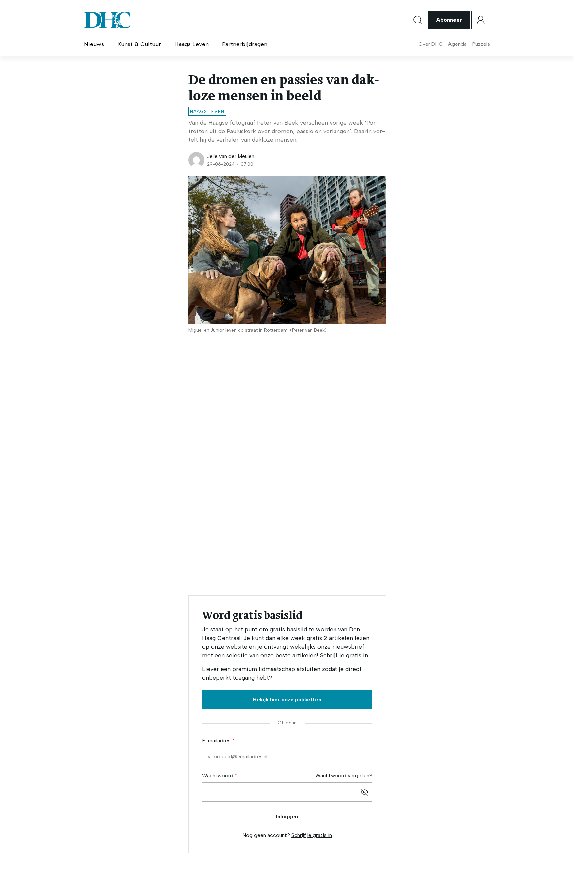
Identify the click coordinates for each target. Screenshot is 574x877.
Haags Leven (191, 44)
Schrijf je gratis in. (344, 655)
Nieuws (94, 44)
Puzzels (481, 44)
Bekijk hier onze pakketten (287, 699)
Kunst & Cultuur (139, 44)
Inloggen (287, 816)
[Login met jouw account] (480, 20)
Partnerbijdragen (244, 44)
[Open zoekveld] (417, 20)
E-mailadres (217, 740)
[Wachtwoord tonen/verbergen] (364, 792)
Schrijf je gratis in (311, 835)
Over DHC (430, 44)
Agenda (457, 44)
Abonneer (449, 20)
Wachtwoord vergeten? (343, 775)
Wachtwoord (218, 775)
